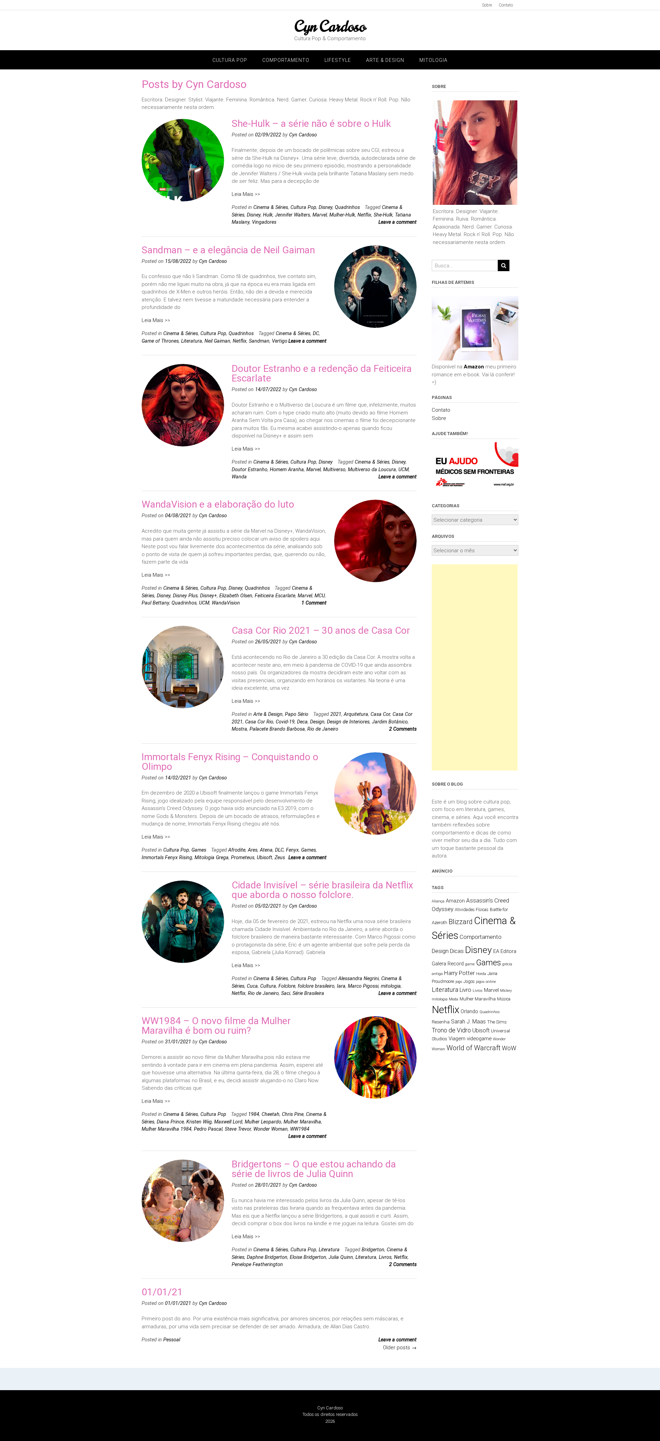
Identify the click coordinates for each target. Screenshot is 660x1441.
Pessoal (171, 1339)
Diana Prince (170, 1121)
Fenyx (292, 850)
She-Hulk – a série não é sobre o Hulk (311, 123)
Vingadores (264, 222)
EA (496, 951)
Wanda (239, 476)
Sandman (259, 341)
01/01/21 (162, 1292)
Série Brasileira (308, 993)
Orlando (469, 1011)
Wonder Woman (270, 1129)
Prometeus (242, 857)
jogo (458, 981)
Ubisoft (264, 857)
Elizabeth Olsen (235, 595)
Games (198, 850)
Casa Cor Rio (259, 721)
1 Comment (314, 603)
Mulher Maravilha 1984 (166, 1129)
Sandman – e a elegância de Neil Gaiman (228, 250)
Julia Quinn (341, 1257)
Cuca (252, 986)
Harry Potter (459, 972)
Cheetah (270, 1114)
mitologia (391, 986)
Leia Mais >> (246, 194)
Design (317, 721)
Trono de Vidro (451, 1030)
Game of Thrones (160, 341)
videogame (479, 1038)
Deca (302, 721)
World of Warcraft (473, 1048)
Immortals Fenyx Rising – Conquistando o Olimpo (230, 761)
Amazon (474, 367)
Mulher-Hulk (342, 215)
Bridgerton (373, 1249)
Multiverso (334, 469)
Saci (285, 993)
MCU (320, 595)
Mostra (239, 729)
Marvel (319, 215)
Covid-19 (285, 721)
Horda (481, 974)
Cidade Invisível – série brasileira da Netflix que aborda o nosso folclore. (322, 889)
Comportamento (285, 60)
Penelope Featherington (257, 1264)
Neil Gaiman (217, 341)
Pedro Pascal (208, 1129)
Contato (506, 5)
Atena (266, 850)
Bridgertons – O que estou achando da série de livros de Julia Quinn (314, 1169)
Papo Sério (296, 714)
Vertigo (279, 341)
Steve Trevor (238, 1129)
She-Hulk (383, 215)
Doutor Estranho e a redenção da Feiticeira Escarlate (322, 373)
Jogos (469, 981)
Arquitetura (356, 714)
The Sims (497, 1021)
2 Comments (403, 729)
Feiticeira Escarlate (275, 595)
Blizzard (461, 922)
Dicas (457, 950)
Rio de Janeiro (322, 729)
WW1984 (299, 1129)
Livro (465, 989)
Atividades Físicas (471, 909)
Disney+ (208, 595)
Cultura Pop (229, 60)
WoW (509, 1048)
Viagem (457, 1038)
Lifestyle (337, 60)
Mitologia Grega (212, 857)
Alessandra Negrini (358, 978)
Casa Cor (380, 714)
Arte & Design (385, 60)
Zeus (280, 857)
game (470, 964)
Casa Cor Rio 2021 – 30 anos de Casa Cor (321, 630)
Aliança (438, 901)
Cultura (268, 986)
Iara (341, 986)
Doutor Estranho (249, 469)
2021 (335, 714)
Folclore (286, 986)
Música (503, 999)
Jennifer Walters (292, 215)
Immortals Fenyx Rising (167, 857)
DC (316, 333)
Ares (252, 850)
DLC (279, 850)
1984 (253, 1114)
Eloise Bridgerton (308, 1257)
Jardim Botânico (390, 721)
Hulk (268, 215)
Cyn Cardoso (330, 26)
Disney (325, 207)
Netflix (364, 215)
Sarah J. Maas (468, 1021)
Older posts (400, 1347)
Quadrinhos (347, 207)
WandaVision (226, 603)
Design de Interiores (348, 721)
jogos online (486, 981)
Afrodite (236, 850)
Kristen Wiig (199, 1121)
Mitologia (433, 60)
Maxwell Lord (228, 1121)
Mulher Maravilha (302, 1121)
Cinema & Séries (270, 207)
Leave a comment (397, 222)
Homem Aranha (287, 469)
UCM (403, 469)
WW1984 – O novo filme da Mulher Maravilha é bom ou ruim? (216, 1025)
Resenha (441, 1021)
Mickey (506, 990)
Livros (385, 1257)
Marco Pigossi (363, 986)
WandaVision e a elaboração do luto (218, 504)
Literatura (191, 341)
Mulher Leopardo (263, 1121)
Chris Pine (293, 1114)
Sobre (487, 5)
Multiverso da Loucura (372, 469)
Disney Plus (185, 595)
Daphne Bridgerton (267, 1257)
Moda (453, 999)
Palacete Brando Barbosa (277, 729)
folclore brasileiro (316, 986)
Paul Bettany (155, 603)
